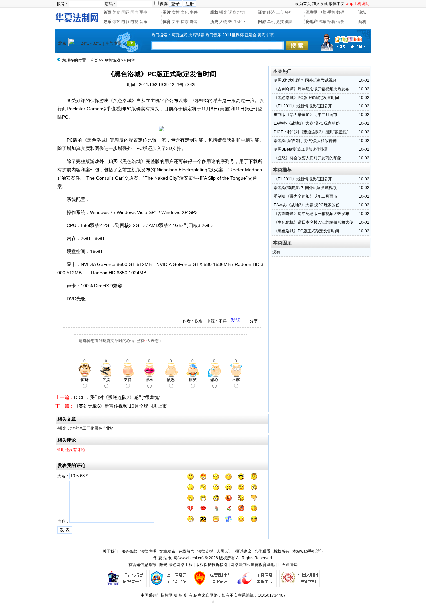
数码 (340, 12)
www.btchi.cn (190, 558)
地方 (241, 12)
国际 (125, 12)
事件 (194, 12)
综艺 (116, 21)
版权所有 (281, 551)
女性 (176, 12)
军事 (143, 12)
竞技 (280, 21)
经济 (271, 12)
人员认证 (224, 551)
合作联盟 (262, 551)
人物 (223, 21)
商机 (362, 21)
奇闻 (194, 21)
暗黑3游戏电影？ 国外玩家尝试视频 (305, 80)
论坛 (362, 12)
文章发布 (167, 551)
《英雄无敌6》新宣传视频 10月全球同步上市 (120, 406)
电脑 (322, 12)
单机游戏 (112, 60)
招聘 (331, 21)
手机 (331, 12)
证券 (262, 12)
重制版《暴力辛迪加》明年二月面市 (305, 114)
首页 (107, 12)
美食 (116, 12)
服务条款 (129, 551)
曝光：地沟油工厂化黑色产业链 (86, 428)
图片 (167, 12)
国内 (134, 12)
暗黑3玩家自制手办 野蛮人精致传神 (305, 140)
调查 (232, 12)
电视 (134, 21)
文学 (176, 21)
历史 (214, 21)
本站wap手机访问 (308, 551)
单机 (271, 21)
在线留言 (186, 551)
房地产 (312, 21)
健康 (289, 21)
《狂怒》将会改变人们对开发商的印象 (307, 158)
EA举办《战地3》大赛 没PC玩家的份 (307, 123)
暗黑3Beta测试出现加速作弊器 (301, 149)
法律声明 (148, 551)
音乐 (143, 21)
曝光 (223, 12)
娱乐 (107, 21)
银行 (289, 12)
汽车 (322, 21)
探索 (185, 21)
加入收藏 (320, 3)
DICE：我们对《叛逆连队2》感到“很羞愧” (117, 397)
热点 (232, 21)
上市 (280, 12)
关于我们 (110, 551)
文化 (185, 12)
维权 (214, 12)
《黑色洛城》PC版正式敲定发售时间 (306, 97)
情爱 (340, 21)
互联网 (312, 12)
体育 (167, 21)
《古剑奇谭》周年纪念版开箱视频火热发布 (311, 89)
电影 (125, 21)
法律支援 (205, 551)
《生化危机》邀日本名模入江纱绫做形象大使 (313, 222)
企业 (241, 21)
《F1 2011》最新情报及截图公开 (303, 106)
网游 (262, 21)
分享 (254, 321)
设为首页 (303, 3)
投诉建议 (243, 551)
